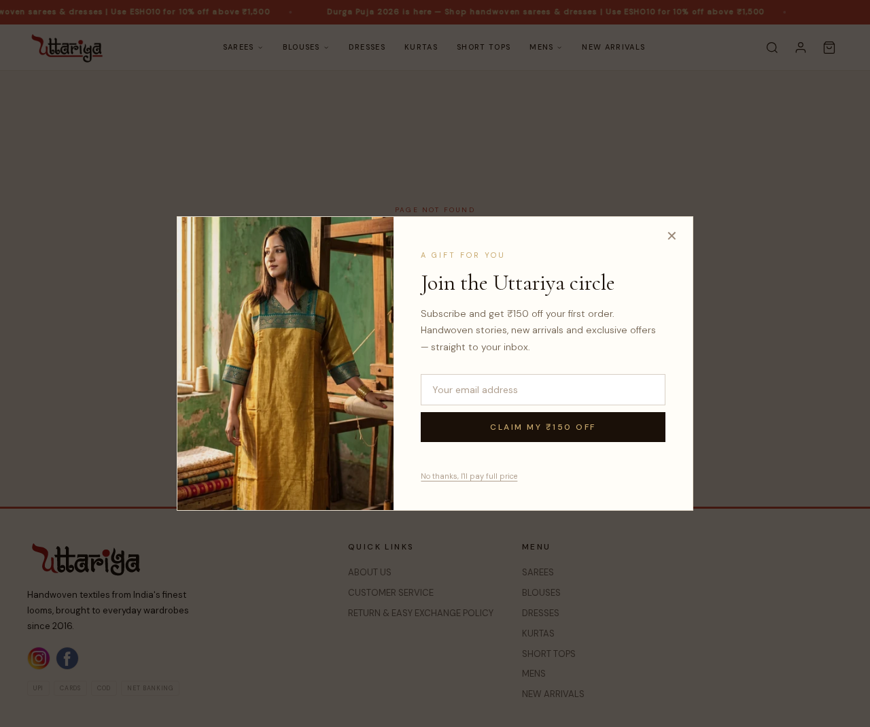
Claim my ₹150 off (543, 427)
